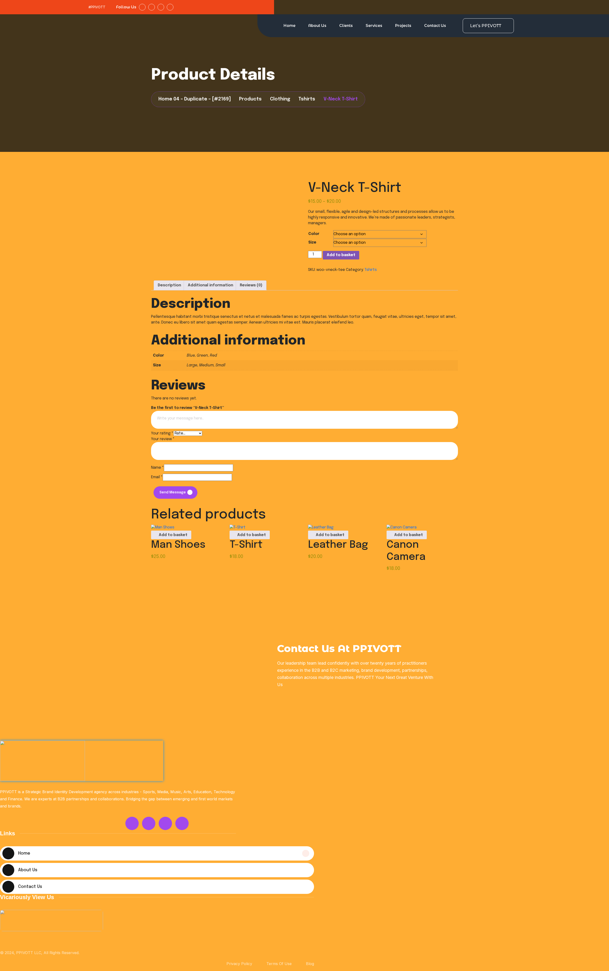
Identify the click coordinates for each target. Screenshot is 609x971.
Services (374, 25)
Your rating (162, 433)
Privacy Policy (239, 963)
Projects (403, 25)
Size (312, 242)
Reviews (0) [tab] (251, 285)
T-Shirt (246, 545)
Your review (163, 439)
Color (313, 234)
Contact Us (435, 25)
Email (157, 477)
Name (157, 468)
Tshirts (370, 270)
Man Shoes (178, 545)
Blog (310, 963)
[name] (51, 920)
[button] (171, 535)
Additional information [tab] (210, 285)
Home (289, 25)
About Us (317, 25)
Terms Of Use (279, 963)
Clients (346, 25)
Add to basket (341, 255)
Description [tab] (169, 285)
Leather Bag (338, 545)
